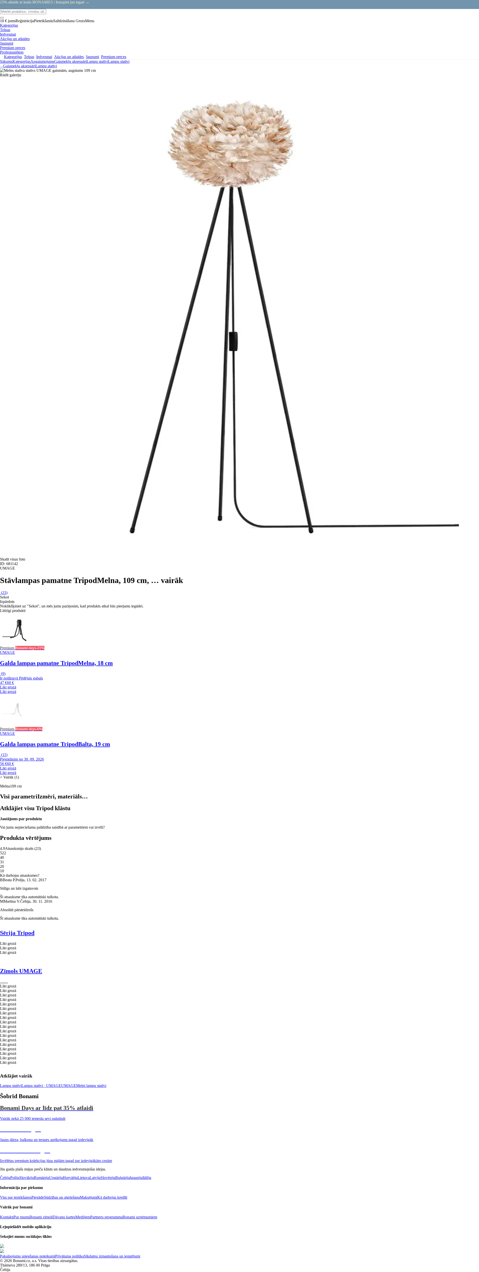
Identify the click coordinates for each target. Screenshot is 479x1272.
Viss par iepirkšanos (15, 1197)
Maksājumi (88, 1197)
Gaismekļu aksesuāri (70, 61)
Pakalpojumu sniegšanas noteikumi (27, 1256)
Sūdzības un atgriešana (62, 1197)
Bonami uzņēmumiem (139, 1217)
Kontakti (7, 1217)
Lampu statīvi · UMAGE (41, 1085)
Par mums (21, 1217)
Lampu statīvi (118, 61)
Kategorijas (21, 61)
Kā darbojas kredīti (112, 1197)
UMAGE (68, 1085)
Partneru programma (106, 1217)
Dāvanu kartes (64, 1217)
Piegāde (37, 1197)
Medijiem (82, 1217)
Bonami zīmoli (41, 1217)
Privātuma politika (69, 1256)
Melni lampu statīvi (91, 1085)
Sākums (6, 61)
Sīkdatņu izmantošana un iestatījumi (112, 1256)
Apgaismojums (42, 61)
